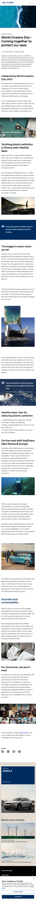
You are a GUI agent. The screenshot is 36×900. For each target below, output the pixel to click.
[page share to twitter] (8, 751)
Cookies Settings (18, 891)
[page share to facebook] (2, 751)
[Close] (34, 878)
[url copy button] (19, 751)
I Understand (18, 896)
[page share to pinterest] (13, 751)
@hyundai (23, 733)
